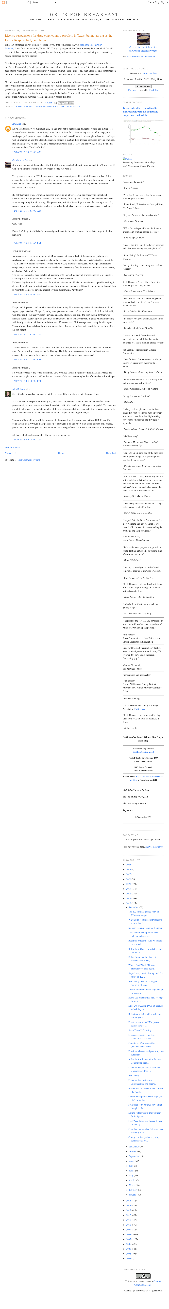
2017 (129, 898)
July (131, 1165)
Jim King (16, 123)
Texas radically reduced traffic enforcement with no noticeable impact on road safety (140, 111)
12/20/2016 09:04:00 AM (26, 439)
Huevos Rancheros (154, 846)
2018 (129, 893)
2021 (129, 879)
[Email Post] (56, 103)
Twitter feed (139, 709)
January (133, 1194)
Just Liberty (133, 1075)
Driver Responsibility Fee (49, 107)
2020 (129, 883)
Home (61, 453)
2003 (129, 1258)
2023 (129, 869)
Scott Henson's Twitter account (141, 56)
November (134, 1146)
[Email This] (60, 103)
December (134, 907)
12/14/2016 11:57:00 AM (26, 210)
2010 (129, 1224)
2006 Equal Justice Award (143, 752)
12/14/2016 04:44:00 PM (26, 243)
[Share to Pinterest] (72, 103)
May (131, 1175)
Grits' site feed (150, 73)
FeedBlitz (153, 89)
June (131, 1170)
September (134, 1156)
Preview (132, 89)
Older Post (111, 453)
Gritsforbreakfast (20, 160)
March (132, 1185)
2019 (129, 888)
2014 (129, 1205)
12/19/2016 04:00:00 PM (26, 380)
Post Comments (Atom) (29, 459)
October (133, 1151)
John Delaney (18, 389)
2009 (129, 1229)
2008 (129, 1234)
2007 (129, 1239)
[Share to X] (66, 103)
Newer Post (10, 453)
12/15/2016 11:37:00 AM (26, 334)
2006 (129, 1244)
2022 (129, 874)
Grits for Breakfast (84, 14)
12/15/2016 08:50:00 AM (26, 294)
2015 (129, 1200)
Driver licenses (23, 107)
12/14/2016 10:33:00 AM (26, 152)
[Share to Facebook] (69, 103)
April (132, 1180)
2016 (129, 903)
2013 (129, 1210)
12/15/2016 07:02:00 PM (26, 359)
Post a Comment (12, 447)
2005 (129, 1248)
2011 (129, 1219)
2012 (129, 1215)
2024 (129, 864)
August (132, 1161)
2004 (129, 1253)
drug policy (73, 107)
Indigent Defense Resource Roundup (145, 927)
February (133, 1189)
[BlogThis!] (63, 103)
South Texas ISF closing (139, 1030)
